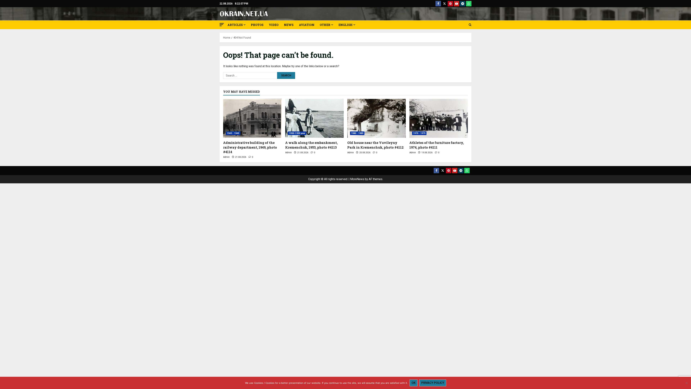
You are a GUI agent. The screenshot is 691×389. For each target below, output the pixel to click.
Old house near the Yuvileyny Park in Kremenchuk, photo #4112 (375, 144)
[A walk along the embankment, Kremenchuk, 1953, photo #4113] (314, 118)
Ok (413, 382)
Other (325, 25)
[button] (222, 24)
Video (274, 25)
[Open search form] (470, 24)
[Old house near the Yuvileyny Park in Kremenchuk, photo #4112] (376, 118)
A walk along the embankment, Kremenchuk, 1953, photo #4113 (311, 144)
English (345, 25)
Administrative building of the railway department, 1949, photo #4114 (250, 147)
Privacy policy (432, 382)
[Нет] (686, 383)
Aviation (306, 25)
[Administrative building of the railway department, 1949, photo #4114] (252, 118)
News (288, 25)
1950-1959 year (297, 133)
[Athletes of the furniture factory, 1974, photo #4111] (438, 118)
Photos (257, 25)
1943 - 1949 (233, 133)
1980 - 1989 (357, 133)
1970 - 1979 (419, 133)
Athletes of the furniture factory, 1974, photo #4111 (436, 144)
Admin (226, 157)
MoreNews (357, 179)
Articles (235, 25)
